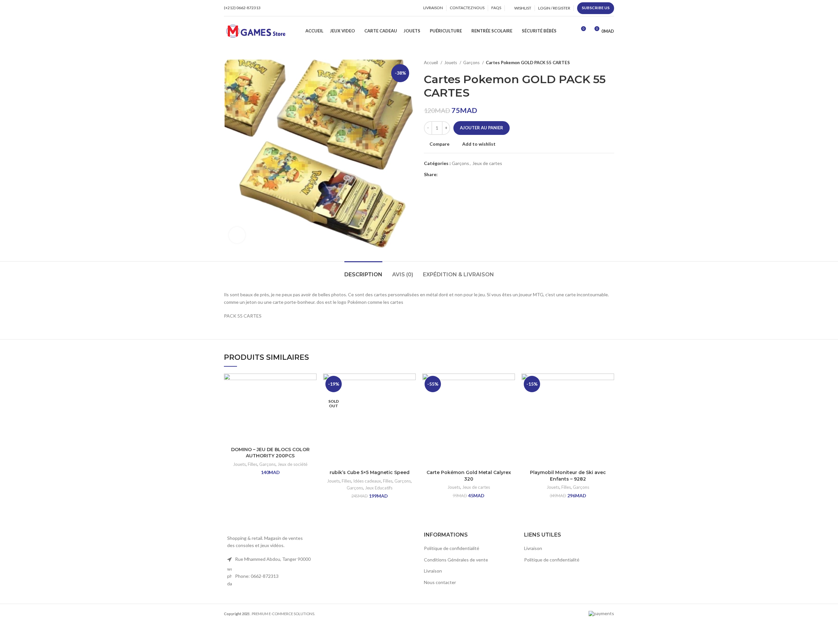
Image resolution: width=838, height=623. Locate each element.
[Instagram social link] (278, 8)
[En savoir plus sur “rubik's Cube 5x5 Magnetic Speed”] (411, 399)
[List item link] (269, 576)
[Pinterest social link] (458, 175)
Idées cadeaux (367, 481)
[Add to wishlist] (311, 384)
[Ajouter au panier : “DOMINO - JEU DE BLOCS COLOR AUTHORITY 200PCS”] (311, 399)
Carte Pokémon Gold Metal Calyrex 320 (469, 475)
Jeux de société (292, 464)
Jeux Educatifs (378, 487)
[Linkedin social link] (465, 175)
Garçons (472, 62)
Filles (252, 464)
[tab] (363, 271)
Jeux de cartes (487, 163)
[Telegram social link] (473, 175)
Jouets (451, 62)
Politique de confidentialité (451, 548)
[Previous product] (597, 63)
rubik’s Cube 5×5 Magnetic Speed (370, 472)
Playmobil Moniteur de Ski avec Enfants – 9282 (568, 475)
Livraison (433, 571)
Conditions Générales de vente (456, 559)
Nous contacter (440, 582)
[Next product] (611, 63)
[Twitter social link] (450, 175)
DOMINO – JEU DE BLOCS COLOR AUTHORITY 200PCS (270, 453)
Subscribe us (596, 7)
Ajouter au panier (481, 127)
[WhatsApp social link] (286, 8)
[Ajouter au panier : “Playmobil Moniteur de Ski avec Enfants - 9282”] (609, 399)
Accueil (431, 62)
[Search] (569, 31)
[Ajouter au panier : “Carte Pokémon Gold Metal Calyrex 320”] (510, 399)
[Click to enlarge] (237, 235)
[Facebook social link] (271, 8)
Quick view (311, 413)
